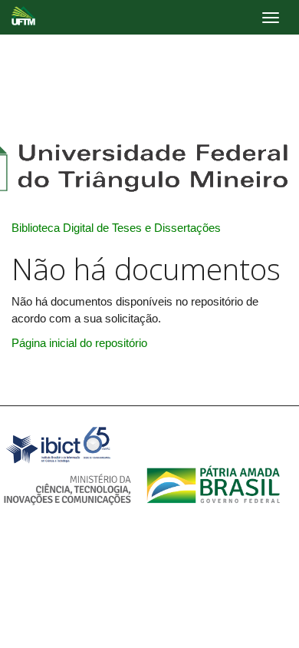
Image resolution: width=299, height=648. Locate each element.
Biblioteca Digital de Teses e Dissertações (116, 227)
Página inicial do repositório (79, 342)
